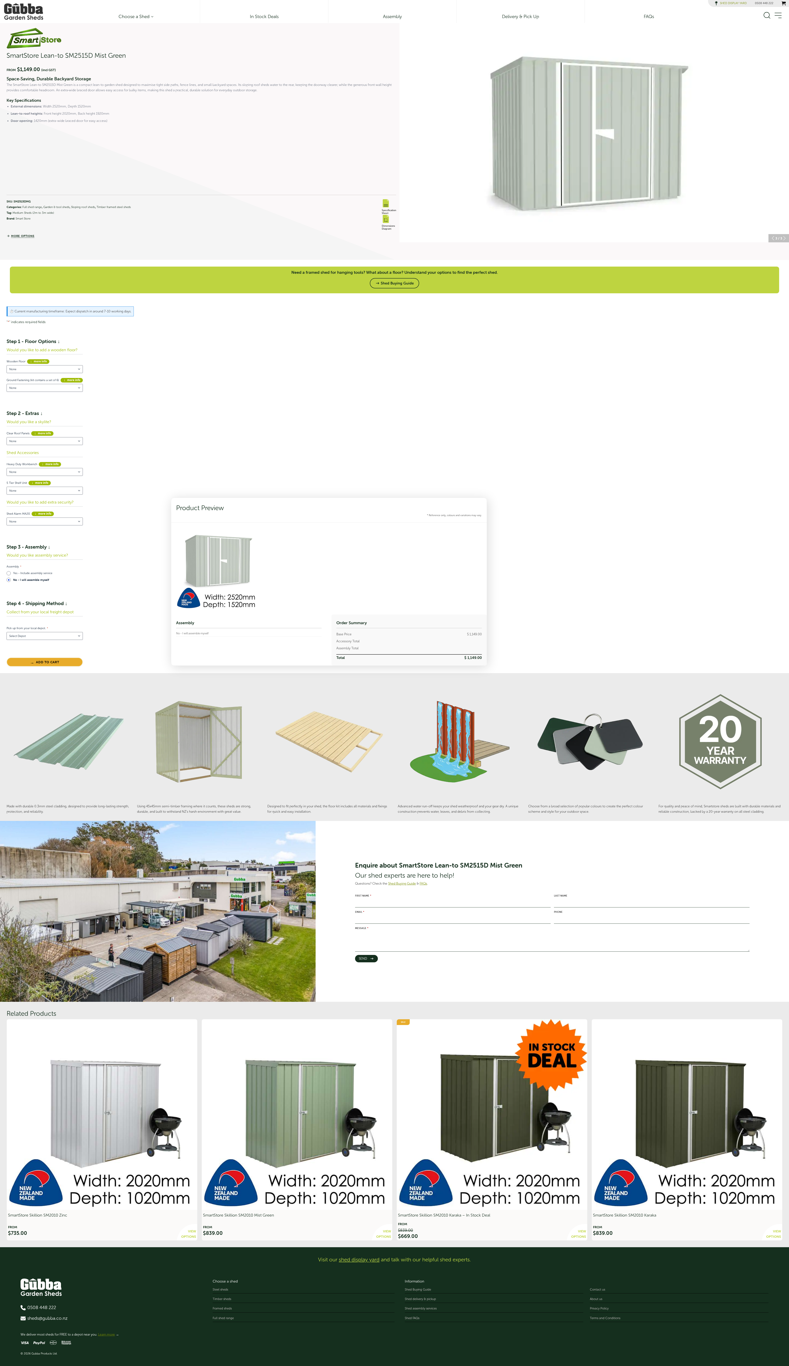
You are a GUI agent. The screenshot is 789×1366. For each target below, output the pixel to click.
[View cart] (784, 3)
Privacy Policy (599, 1308)
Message (361, 928)
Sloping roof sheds (83, 207)
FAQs (649, 16)
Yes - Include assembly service (32, 573)
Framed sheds (222, 1308)
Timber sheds (222, 1299)
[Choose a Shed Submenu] (151, 16)
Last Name (560, 895)
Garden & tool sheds (56, 207)
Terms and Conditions (605, 1318)
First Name (363, 895)
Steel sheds (220, 1289)
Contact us (597, 1289)
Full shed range (32, 207)
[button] (773, 238)
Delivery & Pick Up (520, 16)
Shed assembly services (421, 1308)
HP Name (319, 823)
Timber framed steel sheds (114, 207)
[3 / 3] (594, 132)
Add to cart (47, 662)
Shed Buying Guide (418, 1289)
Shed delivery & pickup (420, 1299)
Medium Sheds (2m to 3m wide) (33, 212)
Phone (558, 912)
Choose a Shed (134, 16)
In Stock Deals (264, 16)
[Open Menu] (778, 15)
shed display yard (359, 1260)
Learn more (106, 1334)
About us (596, 1299)
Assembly (392, 16)
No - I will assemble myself (31, 580)
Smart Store (23, 218)
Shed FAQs (412, 1318)
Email (359, 912)
